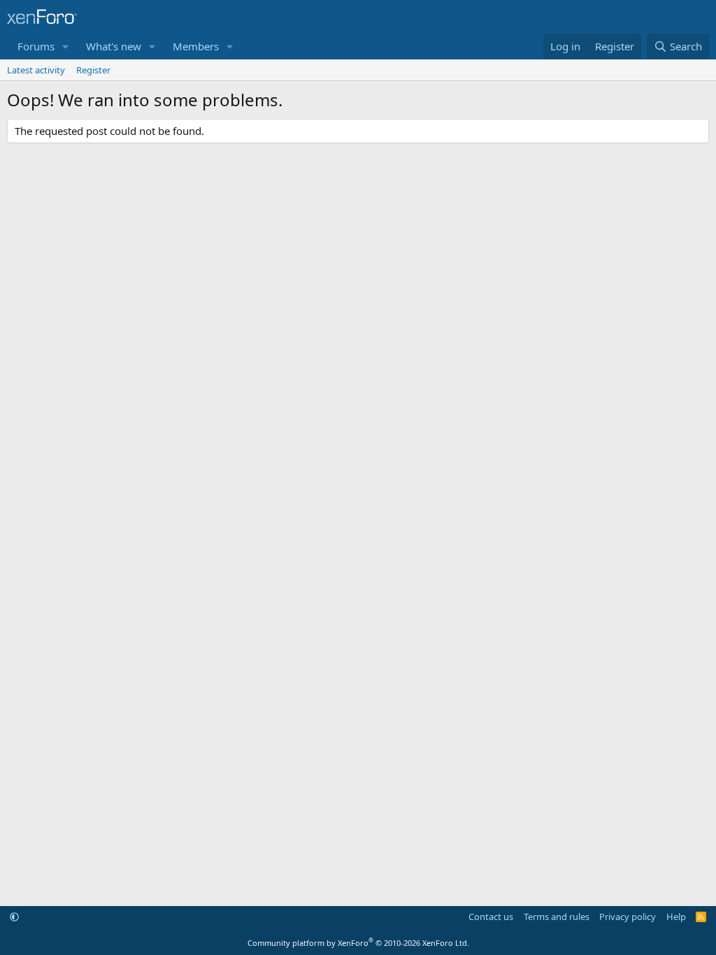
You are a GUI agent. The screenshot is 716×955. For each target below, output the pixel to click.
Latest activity (36, 70)
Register (93, 70)
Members (196, 46)
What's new (113, 46)
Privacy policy (627, 916)
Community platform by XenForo (358, 943)
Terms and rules (556, 916)
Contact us (490, 916)
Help (676, 916)
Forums (36, 46)
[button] (66, 46)
